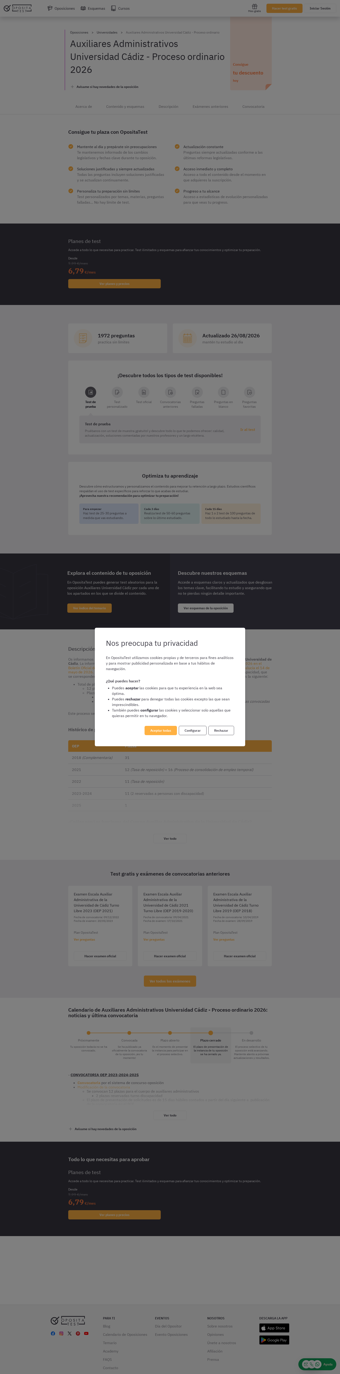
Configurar (193, 730)
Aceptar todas (160, 730)
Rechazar (221, 730)
